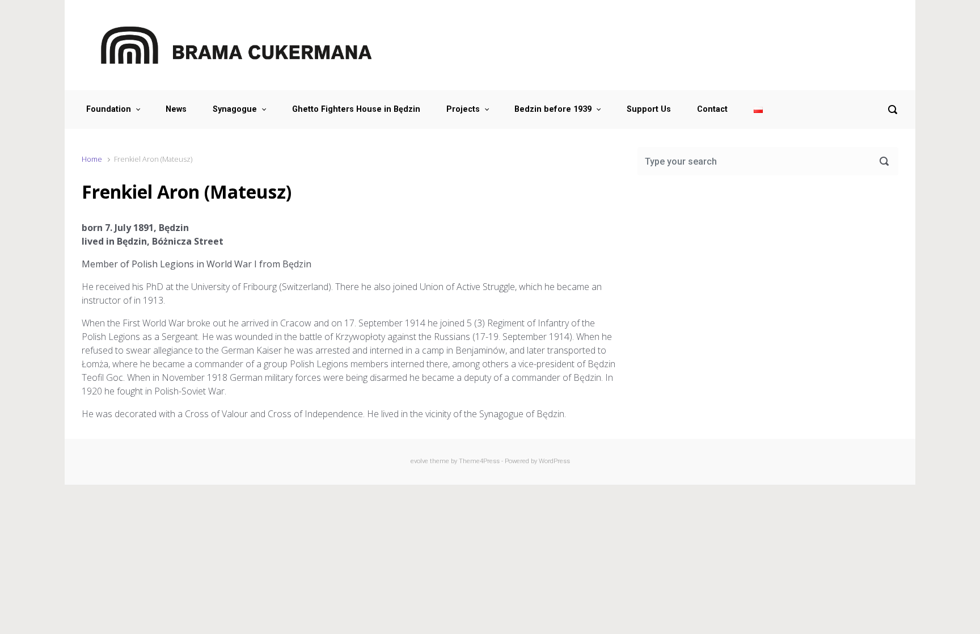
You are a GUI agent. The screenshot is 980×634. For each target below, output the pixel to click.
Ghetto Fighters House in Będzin (356, 109)
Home (92, 159)
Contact (712, 109)
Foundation (108, 109)
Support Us (649, 109)
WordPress (554, 461)
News (176, 109)
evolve (419, 461)
